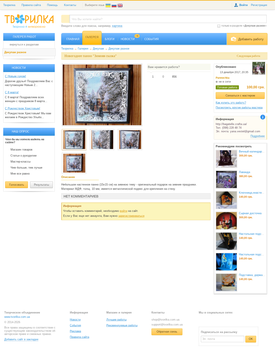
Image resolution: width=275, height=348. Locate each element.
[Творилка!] (31, 23)
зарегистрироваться (131, 215)
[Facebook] (202, 319)
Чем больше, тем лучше (26, 167)
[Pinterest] (223, 319)
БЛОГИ (109, 39)
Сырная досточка (250, 213)
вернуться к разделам (24, 44)
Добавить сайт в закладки (21, 339)
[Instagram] (216, 319)
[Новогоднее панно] (102, 95)
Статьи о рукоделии (24, 155)
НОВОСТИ (129, 39)
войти (123, 210)
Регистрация (259, 5)
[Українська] (108, 5)
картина (117, 25)
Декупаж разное (15, 52)
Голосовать (16, 184)
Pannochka (222, 77)
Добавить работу (251, 39)
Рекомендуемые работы (122, 325)
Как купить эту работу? (231, 102)
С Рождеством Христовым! (22, 108)
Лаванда (244, 172)
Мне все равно (20, 173)
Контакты (70, 5)
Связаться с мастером (240, 95)
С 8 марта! (12, 92)
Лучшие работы (116, 319)
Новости (75, 319)
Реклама (75, 331)
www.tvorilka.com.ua (17, 316)
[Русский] (115, 5)
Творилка (9, 5)
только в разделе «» (244, 25)
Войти (243, 5)
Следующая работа (248, 55)
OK (251, 338)
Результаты (41, 184)
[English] (121, 5)
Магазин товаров (21, 149)
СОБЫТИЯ (151, 39)
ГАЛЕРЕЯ (92, 37)
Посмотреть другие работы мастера (239, 107)
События (75, 325)
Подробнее (258, 136)
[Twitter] (209, 319)
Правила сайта (31, 5)
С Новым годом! (15, 76)
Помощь (52, 5)
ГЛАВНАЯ (72, 39)
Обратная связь (167, 331)
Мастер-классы (21, 161)
